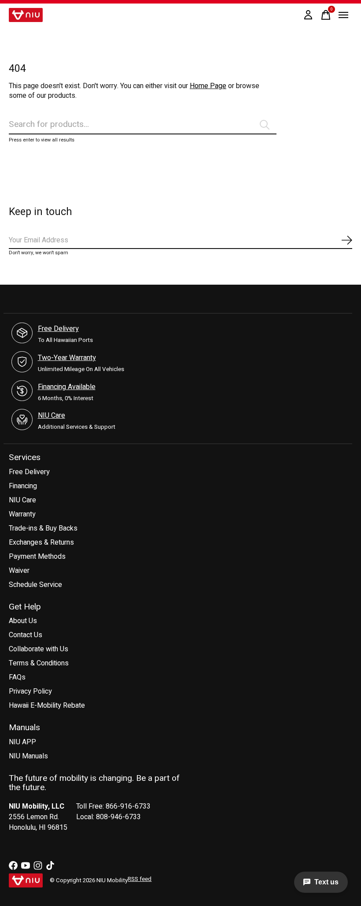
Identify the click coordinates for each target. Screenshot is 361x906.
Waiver (19, 570)
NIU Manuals (28, 756)
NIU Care (51, 415)
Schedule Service (35, 584)
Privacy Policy (30, 691)
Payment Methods (37, 556)
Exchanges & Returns (41, 542)
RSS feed (139, 879)
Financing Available (67, 387)
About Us (23, 621)
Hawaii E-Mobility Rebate (47, 705)
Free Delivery (58, 328)
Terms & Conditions (39, 663)
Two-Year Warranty (67, 358)
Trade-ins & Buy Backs (43, 528)
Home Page (208, 86)
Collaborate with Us (38, 649)
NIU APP (22, 742)
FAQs (17, 677)
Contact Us (25, 635)
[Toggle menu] (343, 15)
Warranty (22, 514)
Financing (23, 486)
